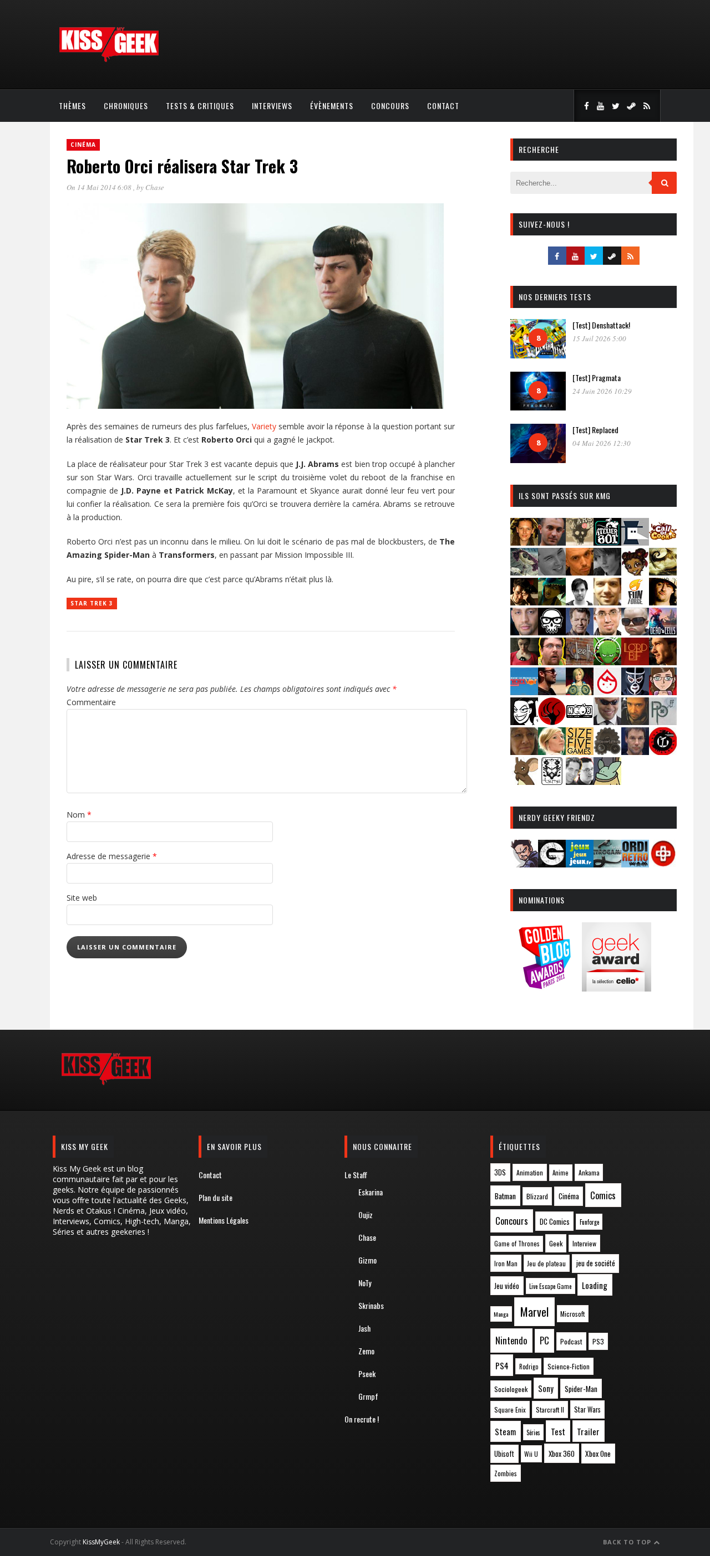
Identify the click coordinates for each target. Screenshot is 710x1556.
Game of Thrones (517, 1243)
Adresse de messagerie (112, 856)
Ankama (589, 1172)
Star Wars (587, 1409)
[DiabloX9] (607, 572)
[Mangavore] (524, 691)
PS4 (502, 1365)
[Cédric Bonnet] (552, 572)
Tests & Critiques (200, 105)
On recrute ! (361, 1419)
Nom (79, 814)
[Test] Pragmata (596, 377)
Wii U (531, 1454)
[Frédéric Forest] (607, 602)
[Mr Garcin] (635, 691)
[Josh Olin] (607, 632)
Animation (529, 1172)
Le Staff (355, 1174)
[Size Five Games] (580, 751)
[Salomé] (552, 751)
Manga (501, 1313)
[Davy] (580, 572)
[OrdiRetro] (635, 864)
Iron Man (506, 1263)
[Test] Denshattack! (601, 325)
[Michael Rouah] (607, 691)
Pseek (367, 1373)
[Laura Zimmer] (524, 661)
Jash (364, 1328)
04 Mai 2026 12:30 (601, 443)
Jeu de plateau (546, 1263)
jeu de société (595, 1263)
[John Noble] (580, 632)
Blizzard (537, 1196)
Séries (533, 1432)
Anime (560, 1172)
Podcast (571, 1341)
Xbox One (598, 1453)
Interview (584, 1243)
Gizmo (367, 1260)
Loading (594, 1285)
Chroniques (126, 105)
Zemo (366, 1351)
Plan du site (215, 1197)
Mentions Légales (223, 1220)
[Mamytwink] (663, 661)
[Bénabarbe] (635, 542)
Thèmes (72, 105)
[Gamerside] (552, 864)
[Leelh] (580, 661)
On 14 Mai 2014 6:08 (100, 187)
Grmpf (368, 1396)
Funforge (589, 1222)
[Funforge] (635, 602)
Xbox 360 (562, 1453)
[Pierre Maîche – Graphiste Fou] (524, 864)
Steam (505, 1431)
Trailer (588, 1431)
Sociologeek (511, 1389)
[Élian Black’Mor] (663, 572)
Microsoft (572, 1313)
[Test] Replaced (595, 429)
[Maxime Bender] (552, 691)
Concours (390, 105)
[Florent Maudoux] (552, 602)
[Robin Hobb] (524, 751)
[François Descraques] (580, 602)
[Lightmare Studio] (607, 661)
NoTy (364, 1282)
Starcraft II (550, 1409)
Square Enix (510, 1409)
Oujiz (365, 1214)
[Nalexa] (663, 691)
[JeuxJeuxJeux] (580, 864)
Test (558, 1431)
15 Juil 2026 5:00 (599, 338)
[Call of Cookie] (663, 542)
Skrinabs (371, 1305)
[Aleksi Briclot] (524, 542)
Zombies (505, 1473)
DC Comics (555, 1221)
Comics (603, 1195)
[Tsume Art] (552, 781)
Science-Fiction (568, 1366)
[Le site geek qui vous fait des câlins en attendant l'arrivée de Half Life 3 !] (109, 59)
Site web (82, 897)
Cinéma (83, 144)
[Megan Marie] (580, 691)
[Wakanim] (580, 781)
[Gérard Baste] (663, 602)
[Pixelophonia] (663, 721)
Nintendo (511, 1340)
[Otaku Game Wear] (663, 864)
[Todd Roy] (635, 751)
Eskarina (370, 1192)
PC (544, 1340)
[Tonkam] (663, 751)
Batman (505, 1195)
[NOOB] (580, 721)
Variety (264, 426)
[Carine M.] (524, 572)
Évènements (331, 105)
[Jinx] (552, 632)
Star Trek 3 (91, 603)
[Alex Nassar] (552, 542)
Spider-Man (581, 1388)
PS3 (598, 1341)
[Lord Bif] (635, 661)
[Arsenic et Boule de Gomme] (580, 542)
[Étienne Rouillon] (524, 602)
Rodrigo (528, 1366)
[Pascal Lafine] (607, 721)
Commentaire (91, 702)
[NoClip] (552, 721)
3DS (500, 1172)
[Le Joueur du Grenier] (552, 661)
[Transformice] (524, 781)
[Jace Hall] (524, 632)
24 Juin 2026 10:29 (602, 391)
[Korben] (635, 632)
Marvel (534, 1311)
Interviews (272, 105)
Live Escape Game (550, 1286)
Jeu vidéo (506, 1286)
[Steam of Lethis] (607, 751)
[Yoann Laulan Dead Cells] (663, 632)
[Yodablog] (607, 781)
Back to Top (628, 1542)
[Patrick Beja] (635, 721)
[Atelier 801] (607, 542)
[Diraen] (635, 572)
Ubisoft (504, 1454)
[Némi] (524, 721)
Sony (546, 1388)
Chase (154, 187)
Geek (555, 1243)
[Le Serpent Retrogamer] (607, 864)
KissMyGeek (101, 1542)
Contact (443, 105)
